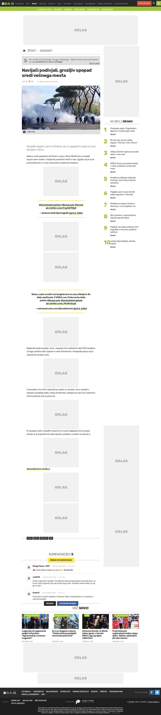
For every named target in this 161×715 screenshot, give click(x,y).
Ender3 (36, 593)
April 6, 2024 (76, 213)
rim (51, 538)
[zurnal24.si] (8, 3)
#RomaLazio (67, 205)
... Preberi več (115, 713)
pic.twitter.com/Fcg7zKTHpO (61, 208)
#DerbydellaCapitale (71, 300)
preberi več (61, 560)
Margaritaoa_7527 (41, 566)
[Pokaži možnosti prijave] (158, 3)
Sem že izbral (94, 63)
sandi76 (36, 577)
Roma (36, 538)
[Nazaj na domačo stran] (24, 50)
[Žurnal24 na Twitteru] (157, 692)
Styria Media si (153, 702)
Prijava (50, 604)
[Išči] (154, 3)
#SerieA (79, 205)
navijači (43, 538)
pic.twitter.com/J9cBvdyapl (61, 303)
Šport (32, 50)
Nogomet (46, 50)
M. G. (31, 81)
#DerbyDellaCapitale (50, 205)
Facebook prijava (67, 604)
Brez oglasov (144, 3)
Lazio (29, 538)
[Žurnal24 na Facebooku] (151, 692)
